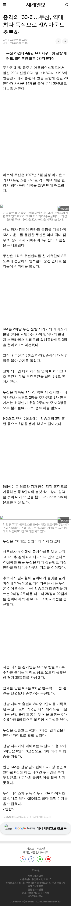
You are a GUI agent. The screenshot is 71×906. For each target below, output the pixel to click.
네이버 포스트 (40, 859)
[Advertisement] (35, 131)
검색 (67, 4)
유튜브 (48, 859)
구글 (23, 859)
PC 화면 (35, 870)
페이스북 (31, 859)
